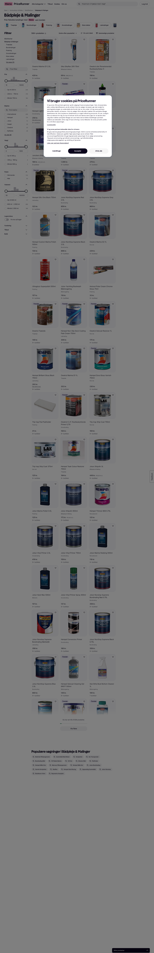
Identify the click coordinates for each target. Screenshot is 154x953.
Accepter (77, 151)
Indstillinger (56, 151)
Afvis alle (98, 151)
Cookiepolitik (51, 125)
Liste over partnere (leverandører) (58, 143)
